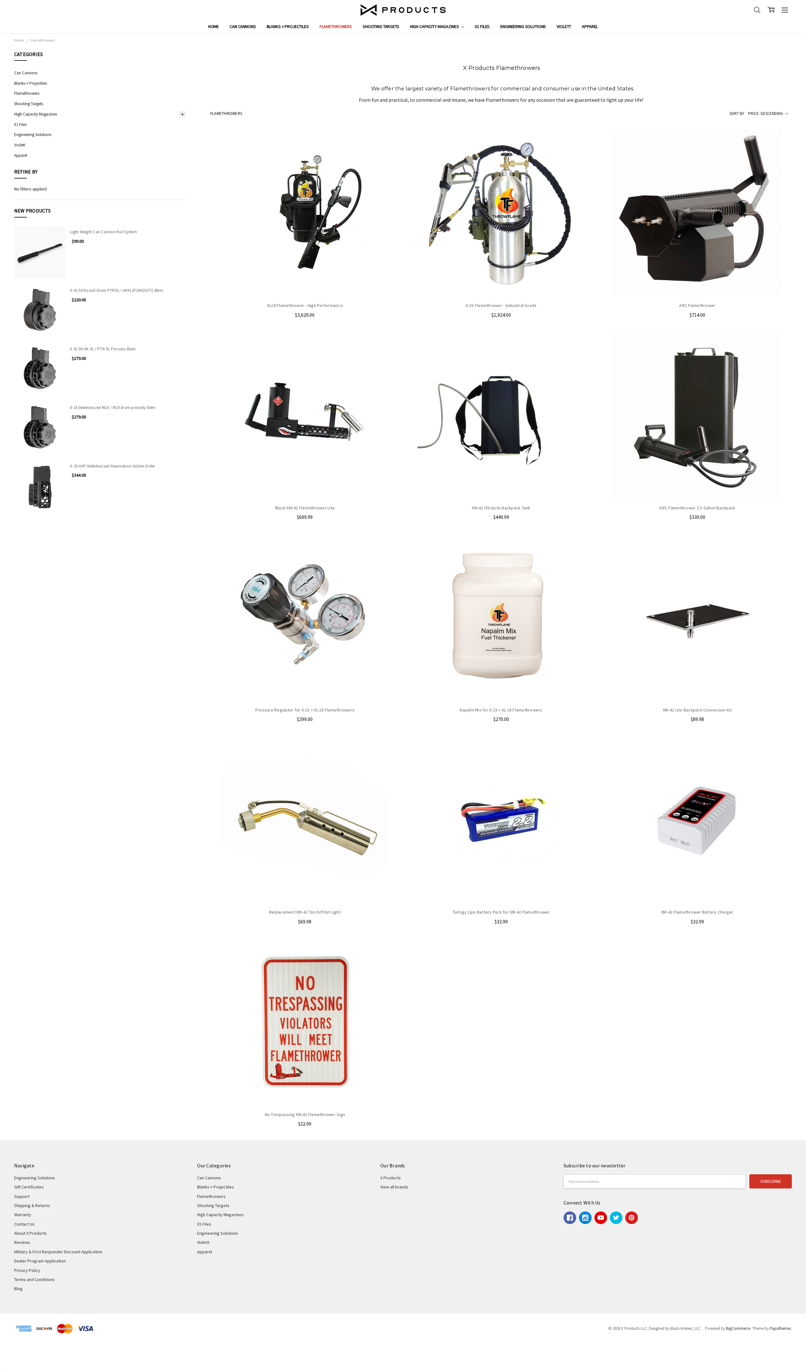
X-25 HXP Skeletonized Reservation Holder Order (112, 466)
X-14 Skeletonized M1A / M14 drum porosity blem (113, 407)
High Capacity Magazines (435, 26)
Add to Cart (304, 283)
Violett (564, 26)
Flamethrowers (336, 26)
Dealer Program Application (40, 1261)
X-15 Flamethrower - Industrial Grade (501, 305)
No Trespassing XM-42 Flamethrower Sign (305, 1114)
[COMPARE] (388, 150)
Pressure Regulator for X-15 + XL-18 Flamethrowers (305, 710)
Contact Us (24, 1224)
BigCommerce (738, 1328)
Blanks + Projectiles (288, 26)
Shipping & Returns (32, 1205)
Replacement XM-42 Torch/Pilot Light (305, 912)
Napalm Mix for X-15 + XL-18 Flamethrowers (501, 710)
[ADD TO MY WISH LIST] (388, 160)
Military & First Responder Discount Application (58, 1252)
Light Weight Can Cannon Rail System (103, 232)
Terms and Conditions (34, 1279)
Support (22, 1196)
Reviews (22, 1242)
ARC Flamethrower (697, 305)
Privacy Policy (27, 1270)
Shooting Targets (381, 26)
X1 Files (482, 26)
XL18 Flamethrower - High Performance (305, 305)
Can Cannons (243, 26)
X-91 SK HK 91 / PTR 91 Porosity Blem (103, 349)
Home (213, 26)
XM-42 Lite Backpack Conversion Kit (697, 710)
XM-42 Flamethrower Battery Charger (697, 912)
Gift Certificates (29, 1187)
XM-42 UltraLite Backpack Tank (501, 508)
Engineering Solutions (523, 26)
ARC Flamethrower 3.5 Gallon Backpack (697, 508)
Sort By (736, 113)
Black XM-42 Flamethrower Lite (305, 508)
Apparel (590, 26)
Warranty (22, 1214)
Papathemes (780, 1328)
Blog (18, 1288)
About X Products (30, 1233)
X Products (390, 1178)
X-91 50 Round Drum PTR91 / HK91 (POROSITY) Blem (116, 290)
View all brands (394, 1187)
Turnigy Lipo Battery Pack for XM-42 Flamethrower (501, 912)
